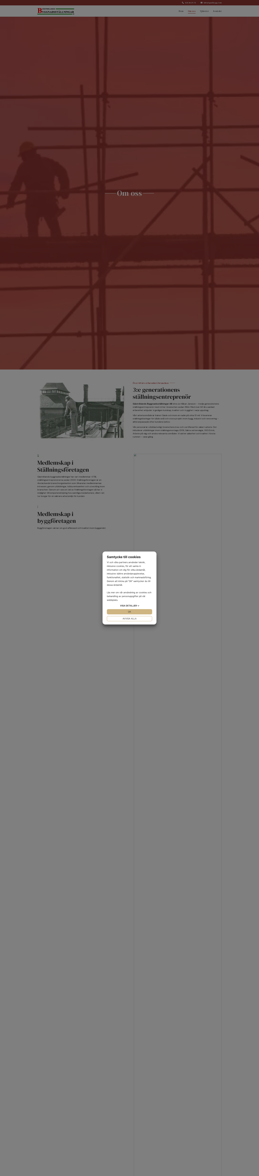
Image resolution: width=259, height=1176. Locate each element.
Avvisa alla (130, 618)
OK (129, 611)
